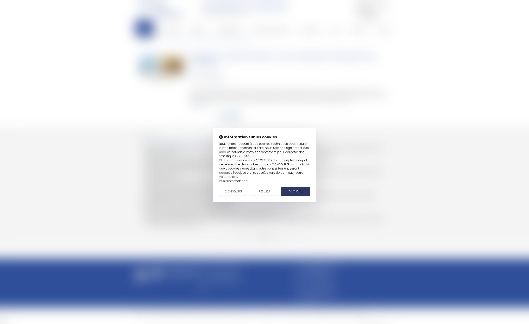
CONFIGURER (233, 191)
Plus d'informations (233, 181)
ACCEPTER (295, 191)
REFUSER (264, 191)
